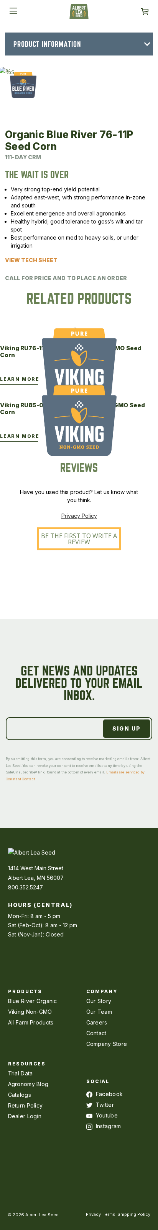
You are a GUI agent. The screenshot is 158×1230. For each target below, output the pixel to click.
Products (25, 991)
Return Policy (25, 1105)
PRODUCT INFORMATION (47, 44)
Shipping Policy (133, 1214)
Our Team (99, 1011)
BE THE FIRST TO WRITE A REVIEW (79, 539)
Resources (27, 1064)
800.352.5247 (25, 887)
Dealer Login (24, 1116)
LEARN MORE (20, 379)
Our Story (99, 1001)
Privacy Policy (79, 515)
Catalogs (19, 1094)
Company (102, 991)
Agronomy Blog (28, 1084)
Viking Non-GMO (30, 1011)
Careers (96, 1022)
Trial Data (20, 1073)
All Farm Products (31, 1022)
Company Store (106, 1044)
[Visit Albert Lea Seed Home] (79, 14)
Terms (109, 1214)
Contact (96, 1033)
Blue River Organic (32, 1001)
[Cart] (144, 11)
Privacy (93, 1214)
